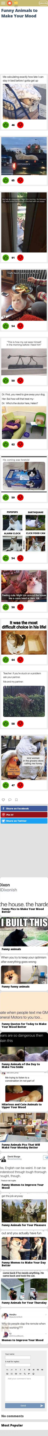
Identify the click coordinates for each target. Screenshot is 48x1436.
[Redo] (11, 1370)
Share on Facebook (17, 808)
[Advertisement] (24, 45)
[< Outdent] (38, 1370)
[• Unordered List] (29, 1370)
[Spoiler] (25, 1374)
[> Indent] (42, 1370)
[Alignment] (29, 1374)
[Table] (16, 1374)
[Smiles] (33, 1374)
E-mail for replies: (12, 1361)
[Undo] (7, 1370)
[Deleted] (25, 1370)
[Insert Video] (11, 1374)
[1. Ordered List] (33, 1370)
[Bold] (16, 1370)
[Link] (20, 1374)
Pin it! (9, 814)
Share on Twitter (16, 820)
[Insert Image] (7, 1374)
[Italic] (20, 1370)
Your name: (10, 1354)
